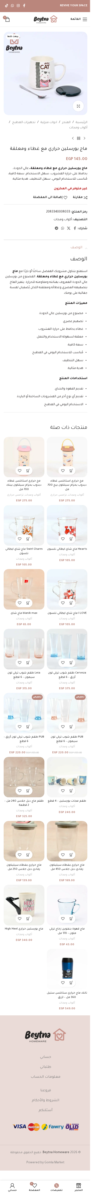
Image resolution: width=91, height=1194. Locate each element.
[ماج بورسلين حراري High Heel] (24, 905)
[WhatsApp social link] (12, 6)
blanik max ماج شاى (24, 613)
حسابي (45, 1057)
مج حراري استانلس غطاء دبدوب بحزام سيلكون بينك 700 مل (23, 485)
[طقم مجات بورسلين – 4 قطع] (67, 777)
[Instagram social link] (18, 6)
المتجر (66, 122)
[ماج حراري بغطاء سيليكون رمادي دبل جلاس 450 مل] (67, 841)
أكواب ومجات (78, 128)
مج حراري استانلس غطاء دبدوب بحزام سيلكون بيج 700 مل (67, 485)
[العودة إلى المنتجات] (79, 138)
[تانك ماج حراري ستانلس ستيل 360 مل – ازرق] (67, 969)
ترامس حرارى (58, 495)
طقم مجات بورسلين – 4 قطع (67, 801)
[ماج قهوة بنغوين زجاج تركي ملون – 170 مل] (67, 905)
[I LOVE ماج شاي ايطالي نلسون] (67, 589)
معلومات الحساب (45, 1077)
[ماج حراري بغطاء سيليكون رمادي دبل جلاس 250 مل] (24, 841)
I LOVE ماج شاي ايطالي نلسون (67, 613)
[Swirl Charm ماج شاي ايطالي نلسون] (24, 525)
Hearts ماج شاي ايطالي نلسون (67, 549)
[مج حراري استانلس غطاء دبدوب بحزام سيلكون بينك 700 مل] (24, 457)
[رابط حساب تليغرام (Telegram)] (56, 228)
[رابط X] (69, 228)
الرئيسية (81, 122)
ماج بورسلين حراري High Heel (24, 929)
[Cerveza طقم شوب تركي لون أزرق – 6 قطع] (67, 649)
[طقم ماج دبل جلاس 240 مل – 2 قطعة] (24, 777)
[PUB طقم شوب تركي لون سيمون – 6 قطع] (67, 713)
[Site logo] (45, 19)
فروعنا (45, 1091)
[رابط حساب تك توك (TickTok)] (6, 6)
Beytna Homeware (56, 1152)
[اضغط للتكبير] (78, 106)
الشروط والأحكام (45, 1101)
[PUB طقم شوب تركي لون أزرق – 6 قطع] (24, 713)
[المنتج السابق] (84, 138)
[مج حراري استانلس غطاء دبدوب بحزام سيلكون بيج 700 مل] (67, 457)
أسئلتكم (45, 1111)
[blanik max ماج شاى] (24, 589)
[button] (71, 470)
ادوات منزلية (49, 122)
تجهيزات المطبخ (23, 122)
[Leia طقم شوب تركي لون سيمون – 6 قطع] (24, 649)
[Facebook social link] (24, 6)
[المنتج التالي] (73, 138)
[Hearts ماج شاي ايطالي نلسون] (67, 525)
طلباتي (45, 1067)
